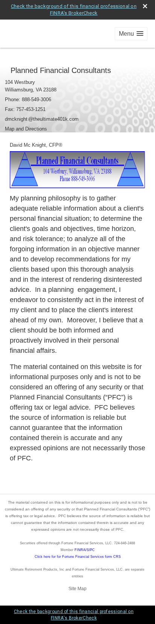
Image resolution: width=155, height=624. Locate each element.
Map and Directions (26, 129)
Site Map (77, 588)
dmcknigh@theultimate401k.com (42, 119)
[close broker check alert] (145, 6)
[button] (131, 33)
